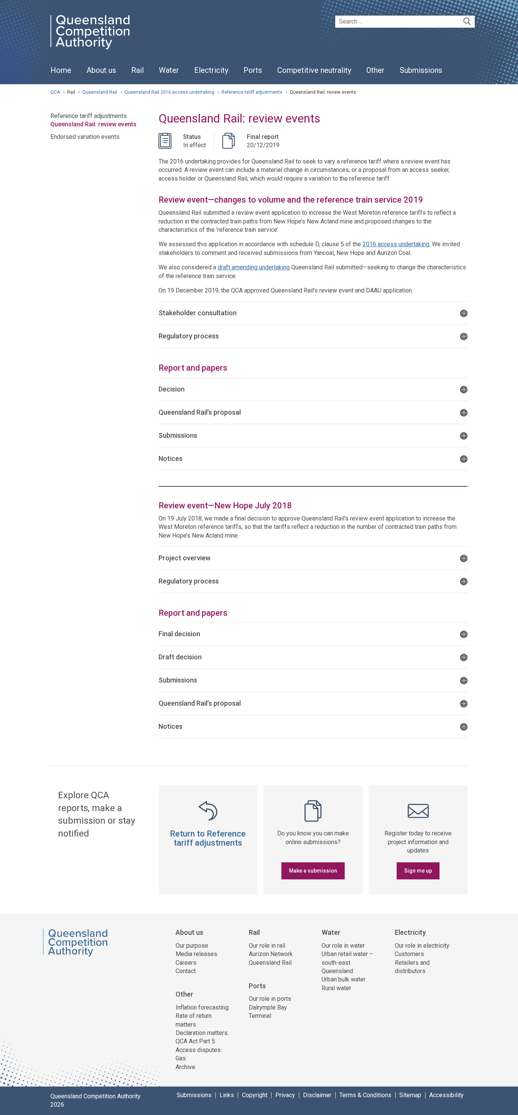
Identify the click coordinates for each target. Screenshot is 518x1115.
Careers (186, 962)
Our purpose (192, 945)
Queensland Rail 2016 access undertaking (169, 92)
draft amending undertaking (254, 267)
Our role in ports (270, 998)
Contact (186, 971)
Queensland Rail (100, 92)
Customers (409, 954)
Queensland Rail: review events (93, 124)
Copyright (254, 1095)
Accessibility (446, 1095)
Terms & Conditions (365, 1095)
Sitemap (410, 1095)
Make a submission (313, 871)
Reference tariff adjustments (252, 92)
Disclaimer (317, 1095)
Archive (185, 1067)
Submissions (194, 1095)
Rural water (336, 988)
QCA (55, 92)
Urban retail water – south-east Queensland (347, 962)
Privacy (285, 1095)
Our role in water (343, 945)
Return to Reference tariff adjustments (208, 838)
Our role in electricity (422, 945)
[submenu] (101, 70)
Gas (181, 1058)
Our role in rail (267, 945)
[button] (313, 312)
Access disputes (198, 1050)
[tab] (313, 312)
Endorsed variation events (84, 136)
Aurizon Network (271, 954)
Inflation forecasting (202, 1007)
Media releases (196, 954)
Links (227, 1095)
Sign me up (418, 871)
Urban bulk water (344, 979)
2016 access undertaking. (396, 244)
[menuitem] (60, 74)
